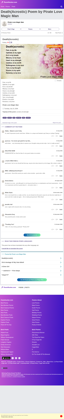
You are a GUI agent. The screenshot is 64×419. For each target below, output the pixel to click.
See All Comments (32, 235)
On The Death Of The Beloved (41, 354)
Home (2, 6)
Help (44, 361)
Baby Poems (36, 305)
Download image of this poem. (9, 122)
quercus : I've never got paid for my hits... (18, 141)
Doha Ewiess (9, 180)
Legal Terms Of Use (44, 363)
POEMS (21, 287)
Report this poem (57, 122)
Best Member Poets (6, 315)
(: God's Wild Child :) (11, 161)
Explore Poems (5, 320)
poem (4, 117)
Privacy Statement (30, 361)
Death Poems (36, 308)
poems (9, 117)
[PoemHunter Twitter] (16, 358)
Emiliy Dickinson (6, 344)
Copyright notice (11, 361)
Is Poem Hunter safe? (14, 363)
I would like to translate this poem (12, 248)
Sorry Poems (36, 320)
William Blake (5, 349)
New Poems (4, 310)
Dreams (34, 342)
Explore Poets (5, 322)
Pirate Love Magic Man (16, 22)
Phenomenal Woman (38, 332)
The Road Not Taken (38, 337)
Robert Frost (4, 332)
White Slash (8, 192)
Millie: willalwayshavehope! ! (14, 170)
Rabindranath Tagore (7, 352)
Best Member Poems (7, 305)
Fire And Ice (35, 352)
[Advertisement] (25, 402)
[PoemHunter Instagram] (19, 358)
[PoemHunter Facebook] (13, 358)
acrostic (28, 117)
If (32, 349)
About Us (3, 361)
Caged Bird (35, 347)
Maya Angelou (5, 335)
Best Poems (4, 303)
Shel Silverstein (5, 347)
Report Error (50, 361)
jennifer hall (8, 204)
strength (18, 117)
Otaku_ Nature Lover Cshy (13, 131)
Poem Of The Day (6, 324)
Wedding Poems (37, 315)
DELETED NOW (10, 151)
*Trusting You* (9, 224)
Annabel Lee (36, 344)
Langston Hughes (6, 342)
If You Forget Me (37, 339)
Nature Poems (36, 317)
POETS (27, 287)
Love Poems (35, 303)
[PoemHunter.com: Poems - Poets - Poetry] (9, 2)
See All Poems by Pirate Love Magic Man (32, 279)
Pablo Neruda (5, 339)
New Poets (4, 312)
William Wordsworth (7, 354)
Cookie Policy (20, 361)
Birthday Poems (36, 312)
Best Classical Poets (7, 317)
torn (23, 117)
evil (14, 117)
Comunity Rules (25, 363)
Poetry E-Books (36, 324)
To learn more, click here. (7, 417)
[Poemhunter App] (6, 358)
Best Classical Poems (7, 308)
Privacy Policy (34, 363)
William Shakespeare (7, 337)
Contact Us (39, 361)
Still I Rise (35, 335)
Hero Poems (35, 322)
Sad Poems (35, 310)
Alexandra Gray (10, 214)
